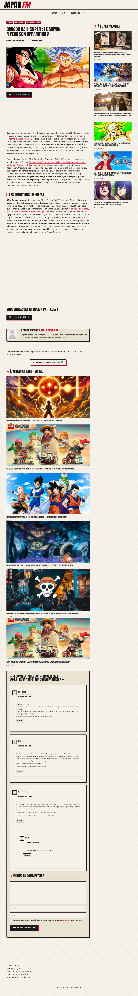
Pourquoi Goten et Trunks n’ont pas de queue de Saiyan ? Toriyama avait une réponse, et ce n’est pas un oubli (112, 55)
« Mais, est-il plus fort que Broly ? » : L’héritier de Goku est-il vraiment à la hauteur (112, 144)
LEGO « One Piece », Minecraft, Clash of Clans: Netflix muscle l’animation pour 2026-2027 (38, 662)
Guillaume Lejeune (49, 330)
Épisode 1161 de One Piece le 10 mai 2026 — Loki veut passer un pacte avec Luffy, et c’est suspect (39, 565)
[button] (85, 13)
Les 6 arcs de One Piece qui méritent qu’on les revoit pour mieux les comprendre (112, 174)
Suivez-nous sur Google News (48, 362)
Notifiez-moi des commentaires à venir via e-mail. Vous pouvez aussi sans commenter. (48, 920)
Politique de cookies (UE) (17, 974)
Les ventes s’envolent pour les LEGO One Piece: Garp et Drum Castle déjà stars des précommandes (40, 469)
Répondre (20, 721)
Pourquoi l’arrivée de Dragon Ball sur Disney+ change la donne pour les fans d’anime (36, 517)
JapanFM (76, 987)
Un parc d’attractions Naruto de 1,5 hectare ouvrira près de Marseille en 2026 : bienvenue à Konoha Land (112, 115)
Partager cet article (20, 94)
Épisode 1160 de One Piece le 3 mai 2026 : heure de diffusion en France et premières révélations (111, 85)
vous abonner (66, 920)
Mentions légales (14, 968)
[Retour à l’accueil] (17, 4)
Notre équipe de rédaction (18, 977)
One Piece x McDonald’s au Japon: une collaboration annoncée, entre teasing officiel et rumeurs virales (43, 613)
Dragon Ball (19, 22)
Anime (64, 13)
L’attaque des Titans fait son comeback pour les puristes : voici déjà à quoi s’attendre (111, 204)
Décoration (75, 13)
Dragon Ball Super (33, 22)
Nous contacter (13, 965)
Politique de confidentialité (18, 971)
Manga (54, 13)
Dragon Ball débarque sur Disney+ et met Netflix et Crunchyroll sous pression (34, 420)
